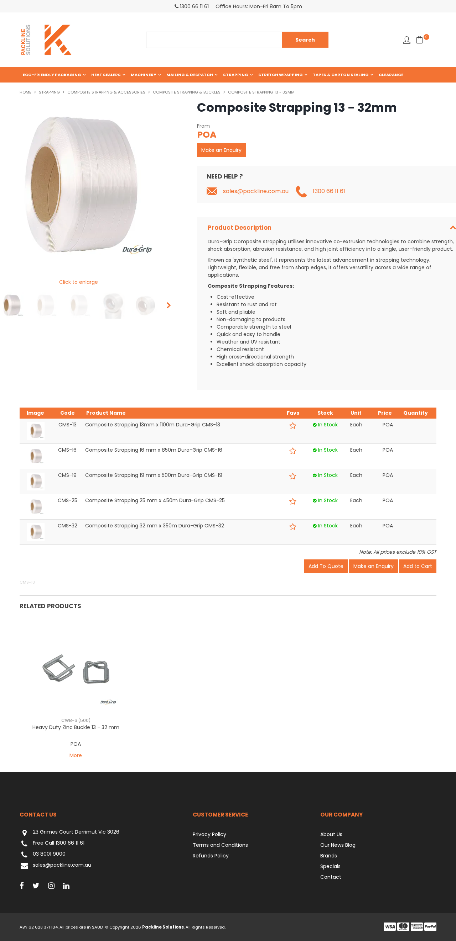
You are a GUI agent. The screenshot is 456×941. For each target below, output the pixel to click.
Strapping (235, 75)
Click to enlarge (78, 282)
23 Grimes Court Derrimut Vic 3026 (76, 832)
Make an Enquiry (221, 150)
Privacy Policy (209, 834)
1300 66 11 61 (329, 191)
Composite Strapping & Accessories (106, 92)
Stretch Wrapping (280, 75)
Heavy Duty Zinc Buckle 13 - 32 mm (75, 727)
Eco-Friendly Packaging (52, 75)
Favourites (406, 40)
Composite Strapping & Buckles (187, 92)
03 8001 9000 (49, 854)
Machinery (143, 75)
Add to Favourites (293, 426)
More (75, 755)
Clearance (391, 75)
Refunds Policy (211, 855)
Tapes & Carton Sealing (341, 75)
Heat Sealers (106, 75)
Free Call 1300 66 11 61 (58, 843)
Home (25, 92)
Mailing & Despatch (189, 75)
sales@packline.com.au (256, 191)
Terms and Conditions (220, 845)
